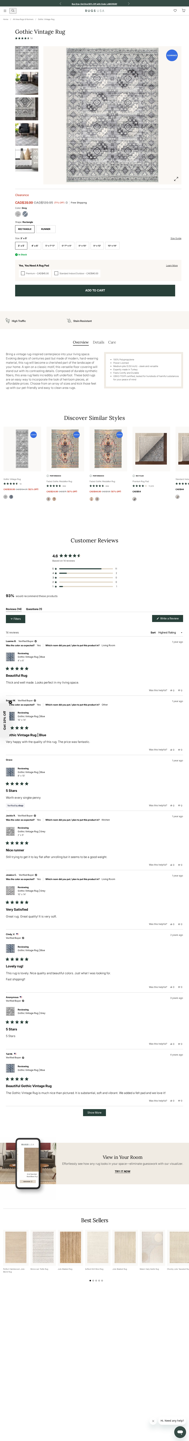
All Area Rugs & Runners (23, 19)
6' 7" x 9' (67, 245)
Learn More (172, 265)
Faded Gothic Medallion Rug (59, 481)
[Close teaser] (10, 702)
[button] (24, 38)
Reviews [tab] (14, 610)
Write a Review (171, 619)
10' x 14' (112, 245)
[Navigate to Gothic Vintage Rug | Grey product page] (22, 449)
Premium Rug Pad (141, 481)
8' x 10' (82, 245)
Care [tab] (112, 342)
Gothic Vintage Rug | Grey (31, 833)
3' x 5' (21, 245)
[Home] (94, 11)
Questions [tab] (34, 610)
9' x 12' (97, 245)
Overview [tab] (81, 342)
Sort (153, 632)
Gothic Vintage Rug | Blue (31, 658)
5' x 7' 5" (50, 245)
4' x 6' (35, 245)
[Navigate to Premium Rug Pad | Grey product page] (151, 449)
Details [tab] (98, 342)
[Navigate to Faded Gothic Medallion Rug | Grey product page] (65, 449)
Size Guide (176, 238)
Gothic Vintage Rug (46, 19)
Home (5, 19)
